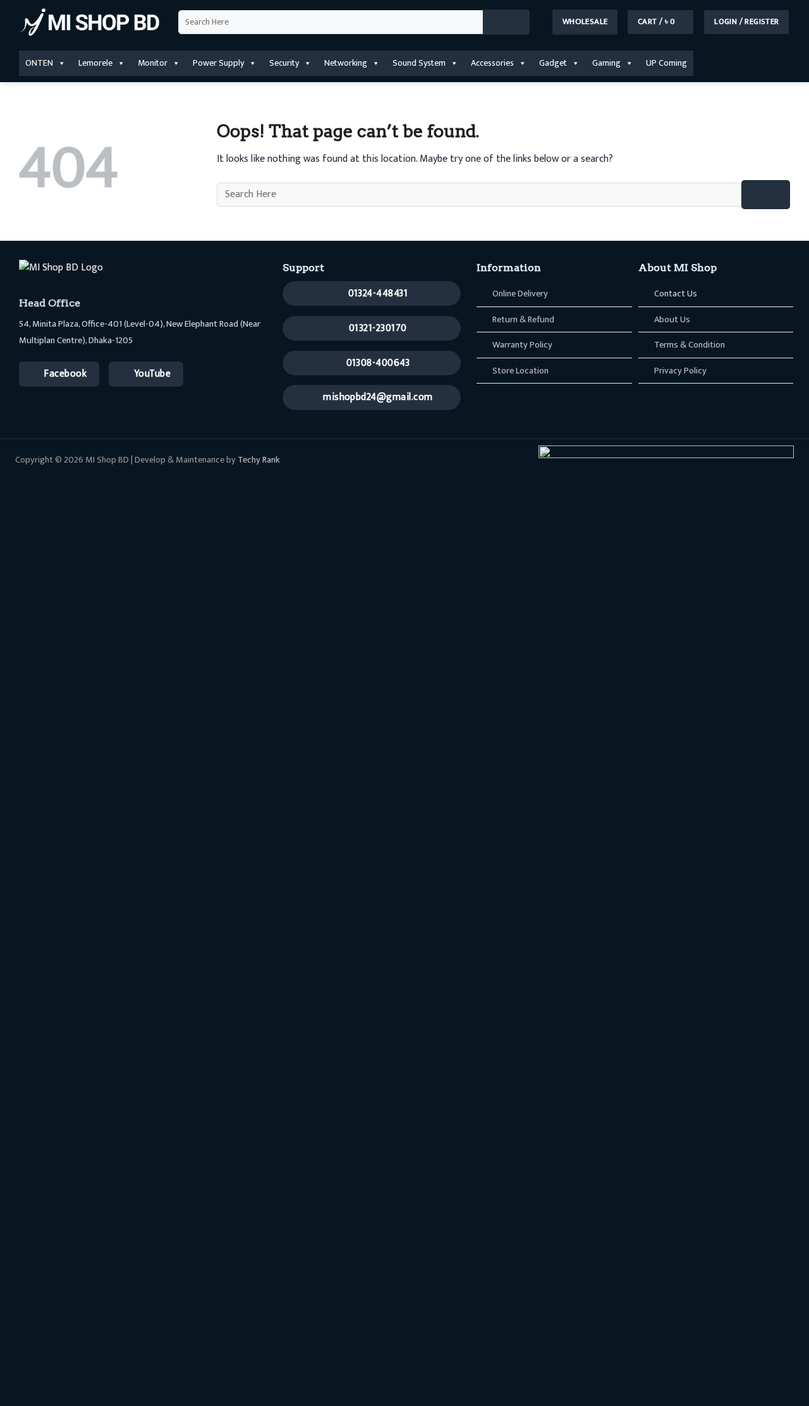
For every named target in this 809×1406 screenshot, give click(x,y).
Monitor (152, 63)
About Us (672, 319)
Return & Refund (523, 319)
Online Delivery (520, 293)
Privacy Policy (680, 371)
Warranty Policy (522, 345)
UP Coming (666, 63)
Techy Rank (259, 460)
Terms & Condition (689, 345)
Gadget (553, 63)
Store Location (520, 371)
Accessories (492, 63)
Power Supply (218, 63)
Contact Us (675, 293)
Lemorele (95, 63)
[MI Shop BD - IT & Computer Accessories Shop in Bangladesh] (89, 22)
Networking (345, 63)
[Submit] (506, 22)
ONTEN (39, 63)
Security (284, 63)
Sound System (419, 63)
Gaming (606, 63)
